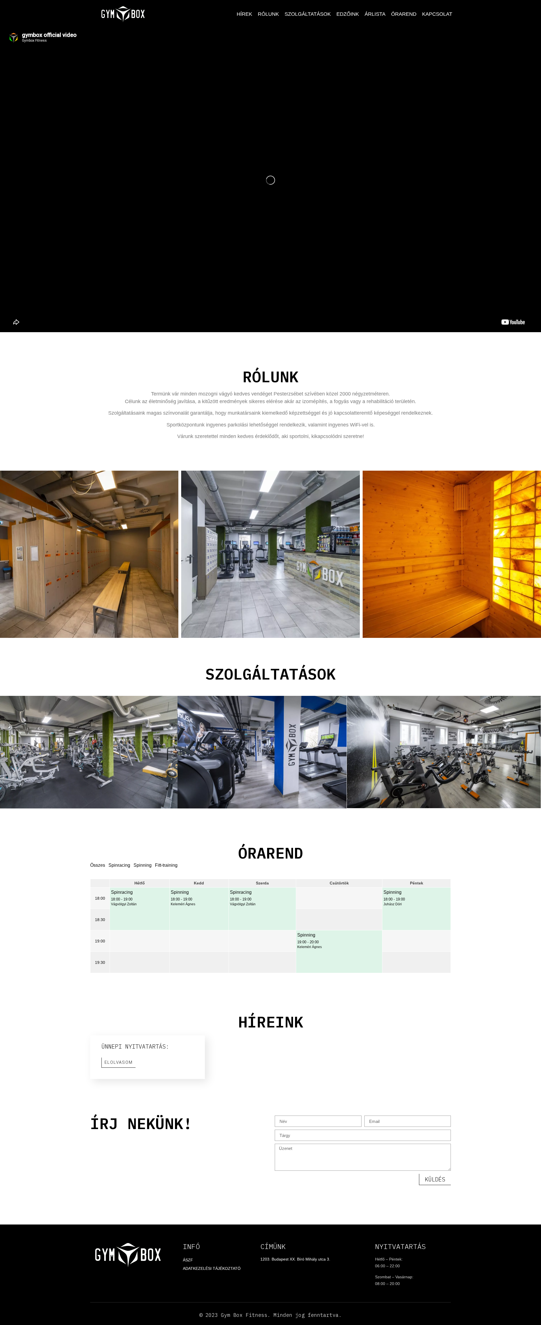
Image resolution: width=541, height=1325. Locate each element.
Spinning (143, 865)
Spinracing (119, 865)
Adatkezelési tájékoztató (212, 1268)
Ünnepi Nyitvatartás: (135, 1046)
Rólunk (268, 14)
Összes (97, 865)
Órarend (403, 14)
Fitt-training (166, 865)
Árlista (375, 14)
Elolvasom (119, 1062)
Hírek (244, 14)
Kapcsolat (437, 14)
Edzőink (347, 14)
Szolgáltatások (308, 14)
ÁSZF (188, 1260)
